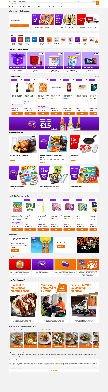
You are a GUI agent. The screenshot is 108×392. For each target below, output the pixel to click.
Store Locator (22, 1)
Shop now (12, 160)
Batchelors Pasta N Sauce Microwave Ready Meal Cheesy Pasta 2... (95, 216)
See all (96, 76)
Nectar (25, 7)
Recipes (35, 7)
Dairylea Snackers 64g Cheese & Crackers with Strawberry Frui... (17, 216)
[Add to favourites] (22, 80)
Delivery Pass (41, 7)
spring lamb (59, 363)
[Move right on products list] (98, 96)
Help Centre (15, 1)
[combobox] (56, 3)
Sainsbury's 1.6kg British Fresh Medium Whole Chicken (29, 96)
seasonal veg (39, 364)
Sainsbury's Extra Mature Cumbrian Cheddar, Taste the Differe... (81, 96)
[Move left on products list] (10, 96)
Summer (55, 7)
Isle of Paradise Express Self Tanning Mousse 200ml (43, 216)
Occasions (49, 7)
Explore (10, 1)
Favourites (19, 7)
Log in (19, 26)
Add (17, 113)
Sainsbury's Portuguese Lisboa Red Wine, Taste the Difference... (17, 96)
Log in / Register (95, 1)
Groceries (11, 7)
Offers (29, 7)
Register (20, 29)
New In (60, 7)
